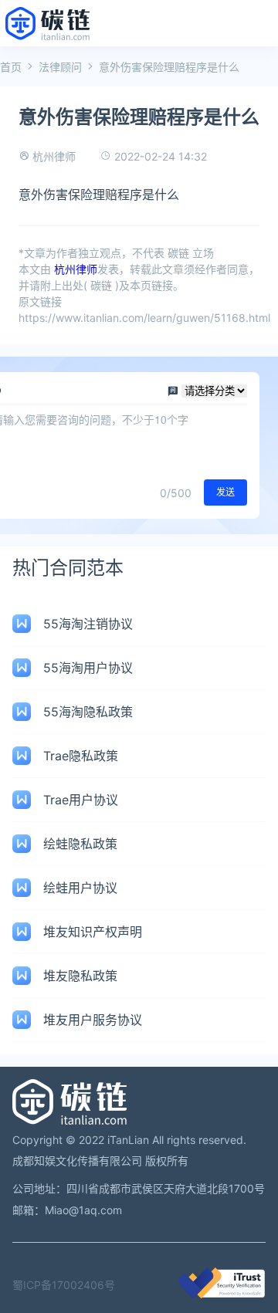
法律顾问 (60, 66)
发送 (225, 492)
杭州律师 (54, 156)
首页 (11, 66)
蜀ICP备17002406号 (63, 1284)
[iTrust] (222, 1294)
